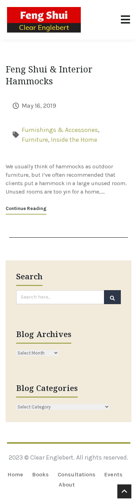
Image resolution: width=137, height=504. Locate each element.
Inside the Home (74, 140)
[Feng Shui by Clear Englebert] (44, 20)
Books (40, 474)
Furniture (35, 140)
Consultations (77, 474)
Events (113, 474)
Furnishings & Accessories (60, 130)
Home (15, 474)
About (67, 484)
